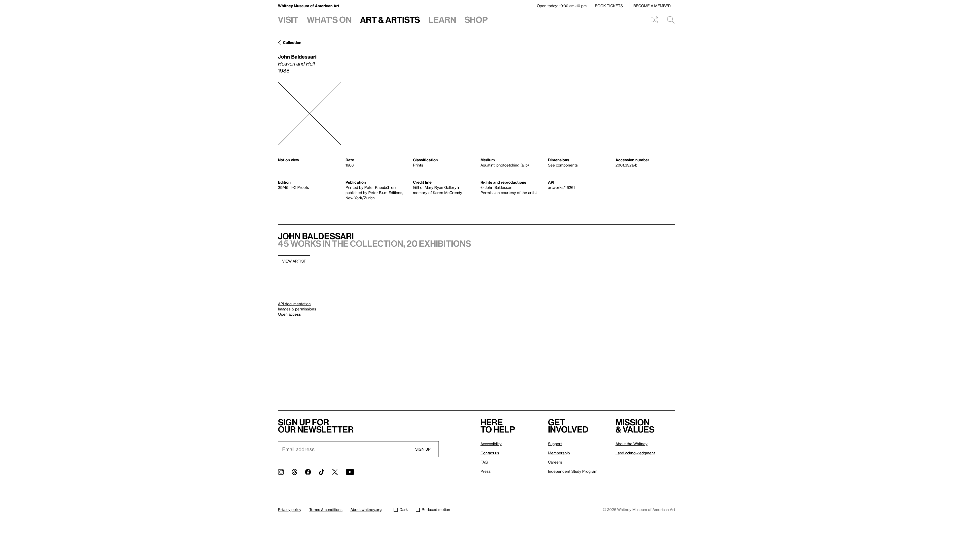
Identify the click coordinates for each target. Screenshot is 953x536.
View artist (294, 261)
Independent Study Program (572, 471)
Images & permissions (297, 309)
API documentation (294, 304)
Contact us (489, 453)
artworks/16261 (561, 187)
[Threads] (294, 472)
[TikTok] (321, 472)
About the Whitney (631, 443)
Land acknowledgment (635, 453)
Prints (418, 165)
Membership (559, 453)
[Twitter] (335, 472)
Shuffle (654, 20)
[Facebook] (308, 472)
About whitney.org (366, 509)
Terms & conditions (325, 509)
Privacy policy (289, 509)
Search (669, 20)
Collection (292, 42)
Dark (404, 509)
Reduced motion (436, 509)
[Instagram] (281, 472)
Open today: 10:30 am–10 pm (562, 5)
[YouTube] (350, 472)
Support (555, 443)
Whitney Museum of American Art (308, 5)
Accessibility (491, 443)
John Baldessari (297, 57)
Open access (289, 314)
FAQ (484, 462)
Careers (555, 462)
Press (485, 471)
